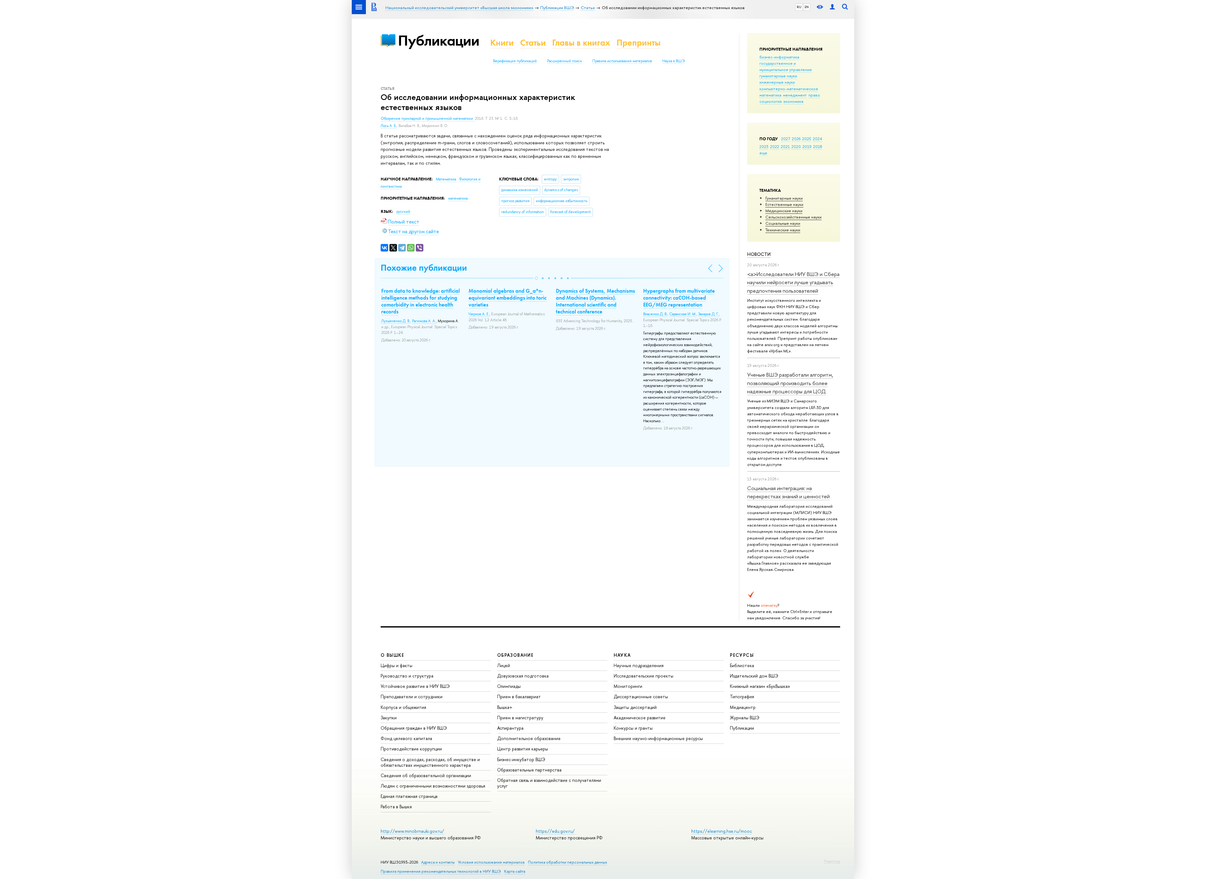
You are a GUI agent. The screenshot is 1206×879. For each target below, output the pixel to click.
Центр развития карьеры (522, 749)
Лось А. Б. (389, 125)
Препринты (638, 42)
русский (403, 211)
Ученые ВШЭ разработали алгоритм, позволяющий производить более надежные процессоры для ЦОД (790, 383)
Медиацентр (743, 707)
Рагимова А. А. (424, 320)
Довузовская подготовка (523, 676)
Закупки (389, 718)
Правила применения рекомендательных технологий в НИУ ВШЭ (441, 871)
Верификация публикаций (515, 61)
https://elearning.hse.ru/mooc (721, 831)
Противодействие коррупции (411, 749)
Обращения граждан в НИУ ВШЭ (414, 728)
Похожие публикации (424, 267)
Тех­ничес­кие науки (782, 230)
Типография (742, 696)
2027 (785, 138)
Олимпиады (509, 686)
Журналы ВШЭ (744, 718)
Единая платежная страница (409, 796)
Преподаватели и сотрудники (412, 696)
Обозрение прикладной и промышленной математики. (428, 118)
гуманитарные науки (778, 76)
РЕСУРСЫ (742, 655)
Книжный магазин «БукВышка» (760, 686)
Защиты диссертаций (635, 707)
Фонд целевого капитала (406, 738)
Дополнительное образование (529, 738)
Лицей (503, 665)
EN (807, 7)
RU (799, 7)
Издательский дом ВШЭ (754, 676)
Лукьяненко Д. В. (395, 320)
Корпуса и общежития (403, 707)
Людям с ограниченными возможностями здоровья (433, 786)
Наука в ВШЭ (673, 61)
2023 (764, 146)
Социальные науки (782, 223)
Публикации (438, 40)
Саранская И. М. (682, 314)
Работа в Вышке (396, 807)
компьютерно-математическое (788, 88)
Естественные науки (784, 204)
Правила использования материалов (622, 61)
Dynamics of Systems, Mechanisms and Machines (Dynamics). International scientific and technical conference (595, 301)
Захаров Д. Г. (708, 314)
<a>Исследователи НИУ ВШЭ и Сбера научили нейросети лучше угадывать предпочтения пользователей (793, 282)
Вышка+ (505, 707)
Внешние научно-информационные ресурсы (658, 738)
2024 (817, 138)
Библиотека (742, 665)
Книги (502, 42)
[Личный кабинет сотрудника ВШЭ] (832, 7)
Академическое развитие (639, 718)
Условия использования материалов (491, 862)
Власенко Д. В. (655, 314)
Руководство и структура (407, 676)
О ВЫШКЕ (393, 655)
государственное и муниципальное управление (785, 66)
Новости (759, 254)
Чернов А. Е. (479, 314)
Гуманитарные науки (784, 198)
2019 (807, 146)
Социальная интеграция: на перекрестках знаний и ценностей (788, 492)
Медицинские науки (783, 210)
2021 (785, 146)
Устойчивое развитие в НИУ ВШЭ (415, 686)
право (814, 95)
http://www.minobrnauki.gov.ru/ (412, 831)
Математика (446, 179)
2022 (774, 146)
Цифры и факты (396, 665)
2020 (796, 146)
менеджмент (795, 95)
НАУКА (622, 655)
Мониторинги (628, 686)
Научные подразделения (639, 665)
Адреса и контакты (438, 862)
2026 (796, 138)
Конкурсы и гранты (633, 728)
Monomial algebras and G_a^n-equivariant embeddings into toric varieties (507, 297)
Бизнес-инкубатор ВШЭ (521, 759)
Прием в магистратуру (520, 718)
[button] (536, 278)
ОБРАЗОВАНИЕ (515, 655)
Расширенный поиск (564, 61)
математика (770, 95)
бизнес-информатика (779, 57)
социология (770, 101)
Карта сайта (514, 871)
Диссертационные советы (641, 696)
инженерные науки (777, 82)
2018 (817, 146)
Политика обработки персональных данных (567, 862)
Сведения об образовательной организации (426, 775)
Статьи (533, 42)
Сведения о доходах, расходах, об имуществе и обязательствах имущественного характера (430, 762)
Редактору (832, 861)
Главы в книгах (581, 42)
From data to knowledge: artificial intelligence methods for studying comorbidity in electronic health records (420, 301)
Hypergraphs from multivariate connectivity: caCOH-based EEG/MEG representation (679, 297)
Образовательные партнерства (529, 770)
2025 (806, 138)
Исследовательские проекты (643, 676)
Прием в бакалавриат (519, 696)
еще (763, 153)
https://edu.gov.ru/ (555, 831)
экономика (793, 101)
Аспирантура (510, 728)
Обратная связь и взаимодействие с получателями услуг (549, 783)
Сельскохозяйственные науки (793, 217)
